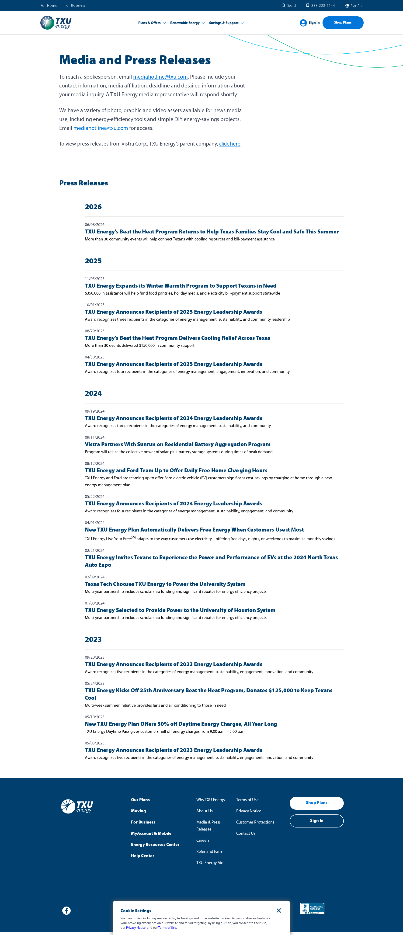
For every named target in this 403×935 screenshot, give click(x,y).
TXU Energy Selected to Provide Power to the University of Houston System (180, 610)
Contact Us (245, 834)
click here (229, 144)
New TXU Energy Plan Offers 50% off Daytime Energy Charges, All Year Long (181, 724)
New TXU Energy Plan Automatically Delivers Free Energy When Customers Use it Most (194, 530)
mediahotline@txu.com (160, 77)
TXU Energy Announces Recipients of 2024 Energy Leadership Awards (173, 418)
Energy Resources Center (155, 845)
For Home (49, 6)
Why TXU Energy (210, 800)
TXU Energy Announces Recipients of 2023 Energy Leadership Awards (173, 664)
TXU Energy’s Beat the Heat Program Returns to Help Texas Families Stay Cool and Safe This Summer (212, 232)
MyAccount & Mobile (151, 834)
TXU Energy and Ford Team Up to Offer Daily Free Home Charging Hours (176, 471)
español (356, 6)
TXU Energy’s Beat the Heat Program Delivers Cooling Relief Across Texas (177, 338)
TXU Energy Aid (209, 863)
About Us (204, 811)
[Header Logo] (55, 29)
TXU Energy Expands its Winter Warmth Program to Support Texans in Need (181, 286)
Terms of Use (247, 800)
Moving (138, 811)
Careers (202, 841)
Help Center (142, 856)
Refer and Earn (209, 852)
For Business (75, 5)
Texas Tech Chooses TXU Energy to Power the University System (165, 584)
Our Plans (140, 800)
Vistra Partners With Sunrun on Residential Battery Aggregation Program (178, 445)
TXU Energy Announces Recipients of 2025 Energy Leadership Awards (173, 312)
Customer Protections (255, 822)
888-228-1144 (323, 6)
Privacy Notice (248, 811)
